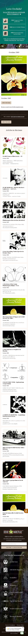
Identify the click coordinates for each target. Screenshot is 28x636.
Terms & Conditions (10, 625)
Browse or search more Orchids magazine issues (12, 107)
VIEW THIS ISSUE (6, 102)
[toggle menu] (27, 46)
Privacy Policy (20, 625)
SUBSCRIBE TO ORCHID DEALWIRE (14, 547)
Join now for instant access (17, 116)
